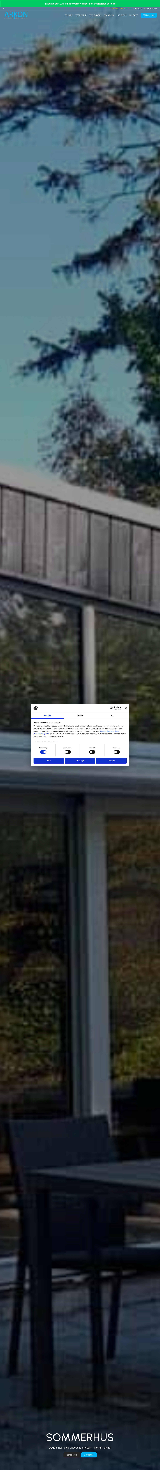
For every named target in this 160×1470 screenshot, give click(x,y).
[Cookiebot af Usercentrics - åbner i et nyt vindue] (111, 708)
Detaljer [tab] (80, 715)
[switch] (68, 752)
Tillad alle (111, 761)
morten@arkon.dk (151, 8)
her (57, 742)
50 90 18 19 (139, 8)
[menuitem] (117, 8)
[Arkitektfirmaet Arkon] (16, 15)
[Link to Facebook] (3, 8)
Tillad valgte (80, 761)
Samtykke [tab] (47, 715)
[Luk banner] (126, 708)
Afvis (49, 761)
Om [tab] (112, 715)
